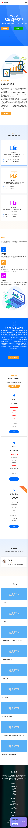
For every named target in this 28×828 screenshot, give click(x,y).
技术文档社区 (14, 786)
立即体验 (15, 824)
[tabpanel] (14, 562)
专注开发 (3, 267)
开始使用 (4, 602)
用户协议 (14, 788)
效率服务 (3, 254)
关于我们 (14, 815)
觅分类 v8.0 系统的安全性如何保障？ (12, 640)
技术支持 (3, 280)
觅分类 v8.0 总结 (7, 659)
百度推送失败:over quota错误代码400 (13, 735)
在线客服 (14, 791)
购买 (14, 432)
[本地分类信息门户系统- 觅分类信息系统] (5, 2)
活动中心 (14, 794)
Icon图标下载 (14, 793)
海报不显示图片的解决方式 (9, 754)
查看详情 (5, 28)
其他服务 (14, 208)
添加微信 (18, 28)
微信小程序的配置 (7, 716)
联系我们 (14, 790)
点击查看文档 (13, 357)
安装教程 (4, 621)
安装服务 (14, 153)
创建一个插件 (6, 678)
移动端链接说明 (6, 697)
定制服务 (14, 180)
